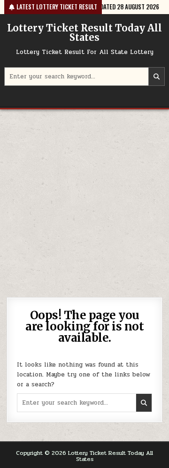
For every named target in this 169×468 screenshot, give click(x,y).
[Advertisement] (84, 198)
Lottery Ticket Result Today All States (84, 32)
